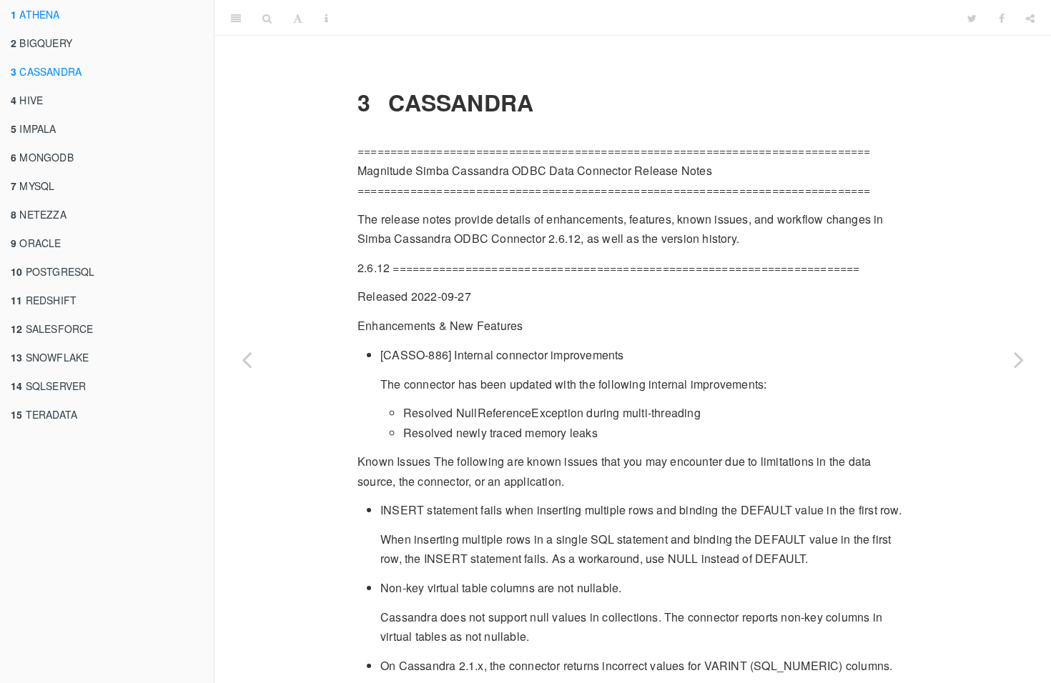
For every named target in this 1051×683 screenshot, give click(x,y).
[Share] (1030, 18)
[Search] (267, 18)
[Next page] (1019, 359)
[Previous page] (246, 359)
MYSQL (32, 186)
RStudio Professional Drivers (648, 17)
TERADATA (44, 414)
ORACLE (36, 243)
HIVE (27, 100)
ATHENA (35, 14)
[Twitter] (972, 18)
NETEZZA (38, 214)
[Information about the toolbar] (326, 18)
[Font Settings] (297, 18)
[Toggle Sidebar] (236, 18)
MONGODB (42, 157)
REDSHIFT (44, 300)
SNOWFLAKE (50, 357)
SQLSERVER (48, 386)
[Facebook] (1001, 18)
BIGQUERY (41, 43)
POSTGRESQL (53, 271)
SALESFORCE (52, 328)
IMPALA (33, 128)
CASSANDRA (46, 71)
